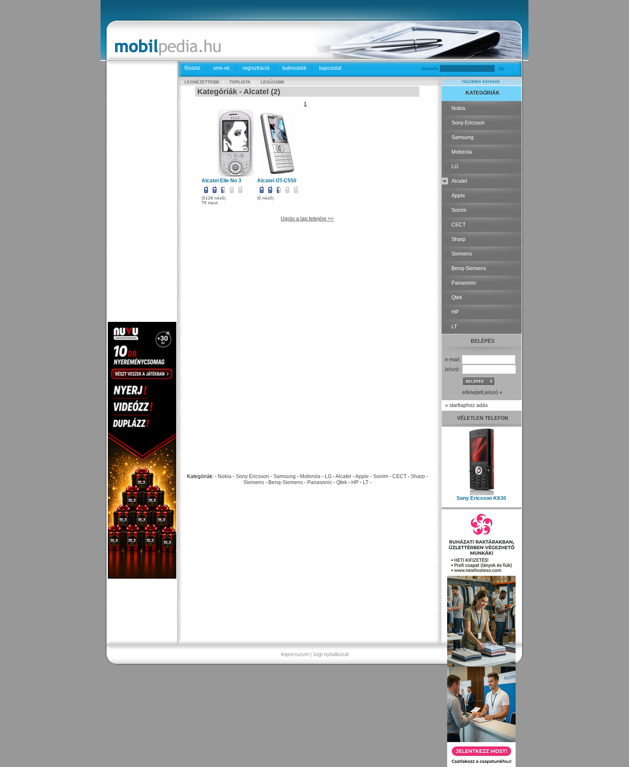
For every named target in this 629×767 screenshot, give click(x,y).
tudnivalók (294, 68)
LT (365, 482)
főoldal (192, 68)
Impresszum (295, 654)
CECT (399, 476)
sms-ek (221, 68)
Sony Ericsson (252, 476)
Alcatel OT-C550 (277, 181)
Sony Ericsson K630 (481, 498)
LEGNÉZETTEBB (201, 82)
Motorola (310, 476)
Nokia (224, 476)
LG (328, 476)
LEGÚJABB (272, 82)
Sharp (418, 476)
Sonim (380, 476)
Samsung (284, 476)
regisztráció (256, 68)
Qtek (341, 482)
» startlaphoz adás (466, 405)
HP (355, 482)
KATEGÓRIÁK (483, 93)
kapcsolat (330, 68)
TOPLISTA (239, 82)
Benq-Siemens (285, 482)
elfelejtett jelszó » (482, 392)
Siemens (253, 482)
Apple (362, 476)
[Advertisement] (142, 193)
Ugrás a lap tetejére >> (307, 219)
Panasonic (319, 482)
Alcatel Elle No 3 (221, 181)
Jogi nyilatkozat (331, 654)
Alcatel (343, 476)
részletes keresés (481, 81)
